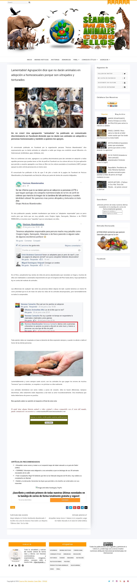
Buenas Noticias (42, 60)
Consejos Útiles (89, 60)
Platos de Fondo (55, 561)
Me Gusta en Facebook (107, 78)
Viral (75, 60)
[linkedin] (16, 565)
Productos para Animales (59, 565)
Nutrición (79, 558)
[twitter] (109, 2)
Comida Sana (78, 550)
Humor (62, 558)
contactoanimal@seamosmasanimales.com (51, 411)
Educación (77, 554)
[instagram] (116, 2)
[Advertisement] (27, 443)
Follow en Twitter (105, 73)
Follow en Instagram (106, 87)
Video (52, 569)
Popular (104, 114)
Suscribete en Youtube (107, 82)
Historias (55, 60)
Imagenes (70, 558)
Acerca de (104, 60)
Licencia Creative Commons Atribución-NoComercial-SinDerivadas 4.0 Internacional (108, 551)
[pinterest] (128, 2)
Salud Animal (75, 565)
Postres (67, 561)
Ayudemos (53, 550)
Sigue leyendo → (39, 562)
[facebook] (113, 2)
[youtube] (124, 2)
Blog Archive (120, 114)
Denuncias (66, 60)
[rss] (120, 2)
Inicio (29, 60)
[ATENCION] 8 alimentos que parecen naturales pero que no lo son (111, 233)
